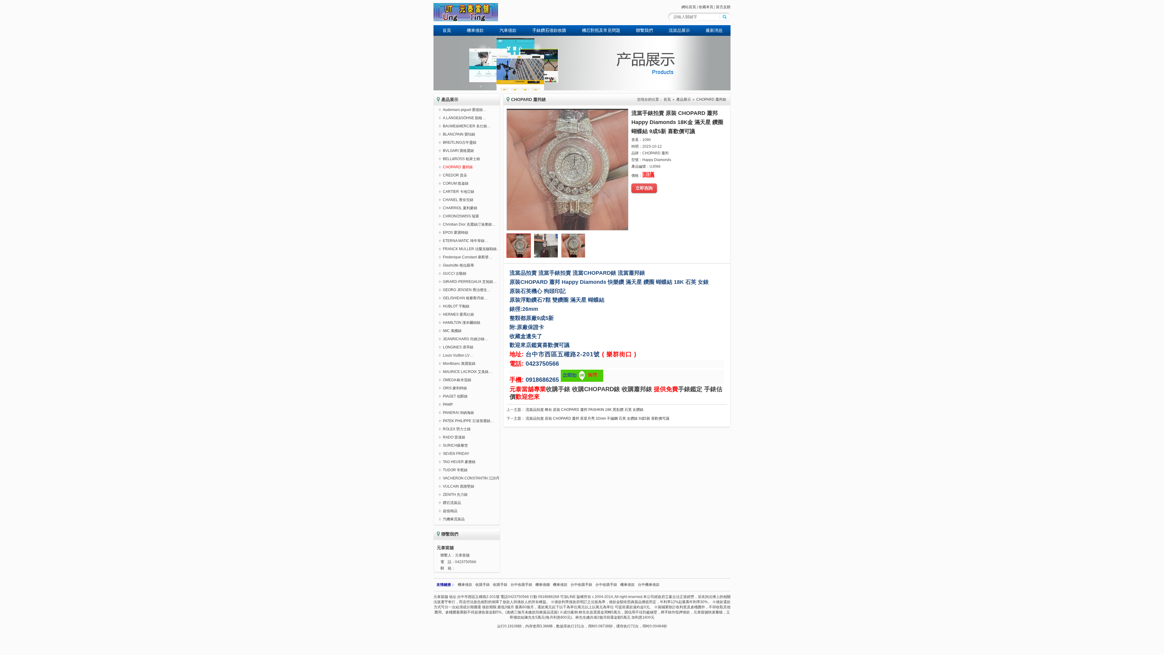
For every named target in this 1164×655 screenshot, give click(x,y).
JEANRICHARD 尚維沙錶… (465, 339)
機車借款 (475, 30)
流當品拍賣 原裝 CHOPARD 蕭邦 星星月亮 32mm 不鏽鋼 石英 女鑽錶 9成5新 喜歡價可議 (597, 418)
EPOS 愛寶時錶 (455, 232)
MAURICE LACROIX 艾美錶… (467, 372)
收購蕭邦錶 (637, 389)
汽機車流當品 (454, 519)
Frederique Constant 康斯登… (467, 257)
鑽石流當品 (452, 503)
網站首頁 (688, 7)
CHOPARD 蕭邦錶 (458, 167)
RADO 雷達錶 (454, 437)
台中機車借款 (649, 585)
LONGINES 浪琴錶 (458, 347)
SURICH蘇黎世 (455, 445)
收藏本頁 (706, 7)
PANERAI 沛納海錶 (458, 413)
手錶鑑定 (690, 389)
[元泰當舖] (465, 20)
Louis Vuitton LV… (458, 355)
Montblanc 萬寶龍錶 (459, 363)
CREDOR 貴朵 (455, 175)
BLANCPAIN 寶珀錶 (459, 134)
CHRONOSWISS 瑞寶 (461, 216)
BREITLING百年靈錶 (460, 142)
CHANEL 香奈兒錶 (458, 200)
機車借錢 (542, 585)
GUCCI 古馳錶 (455, 273)
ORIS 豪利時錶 (455, 388)
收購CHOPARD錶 (596, 389)
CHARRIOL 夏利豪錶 (460, 208)
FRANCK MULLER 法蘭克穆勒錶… (471, 249)
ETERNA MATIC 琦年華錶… (465, 241)
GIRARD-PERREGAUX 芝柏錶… (470, 282)
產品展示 (683, 99)
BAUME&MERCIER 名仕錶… (467, 126)
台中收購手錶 (521, 585)
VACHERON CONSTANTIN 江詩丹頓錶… (476, 478)
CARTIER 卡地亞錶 (458, 192)
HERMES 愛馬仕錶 (458, 314)
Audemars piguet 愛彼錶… (465, 110)
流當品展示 (679, 30)
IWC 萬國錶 (452, 331)
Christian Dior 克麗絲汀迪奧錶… (469, 224)
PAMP (448, 404)
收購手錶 (558, 389)
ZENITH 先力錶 (455, 494)
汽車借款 (508, 30)
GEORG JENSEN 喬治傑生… (467, 290)
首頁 (447, 30)
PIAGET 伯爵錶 (455, 396)
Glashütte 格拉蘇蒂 (458, 265)
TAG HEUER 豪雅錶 (459, 462)
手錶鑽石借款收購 (549, 30)
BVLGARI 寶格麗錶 (458, 151)
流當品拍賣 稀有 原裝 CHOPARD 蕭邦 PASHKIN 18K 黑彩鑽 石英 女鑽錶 (585, 410)
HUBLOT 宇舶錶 (456, 306)
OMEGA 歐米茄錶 (457, 380)
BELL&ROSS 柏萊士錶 (461, 159)
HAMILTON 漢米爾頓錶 (461, 323)
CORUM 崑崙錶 (456, 183)
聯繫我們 (644, 30)
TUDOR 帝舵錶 (455, 470)
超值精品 (450, 511)
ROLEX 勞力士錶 (457, 429)
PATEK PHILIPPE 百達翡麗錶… (468, 421)
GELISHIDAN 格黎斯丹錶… (465, 298)
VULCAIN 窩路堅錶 (458, 486)
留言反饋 (723, 7)
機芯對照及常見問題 (601, 30)
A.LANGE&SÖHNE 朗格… (464, 118)
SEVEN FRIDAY (456, 454)
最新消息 (714, 30)
